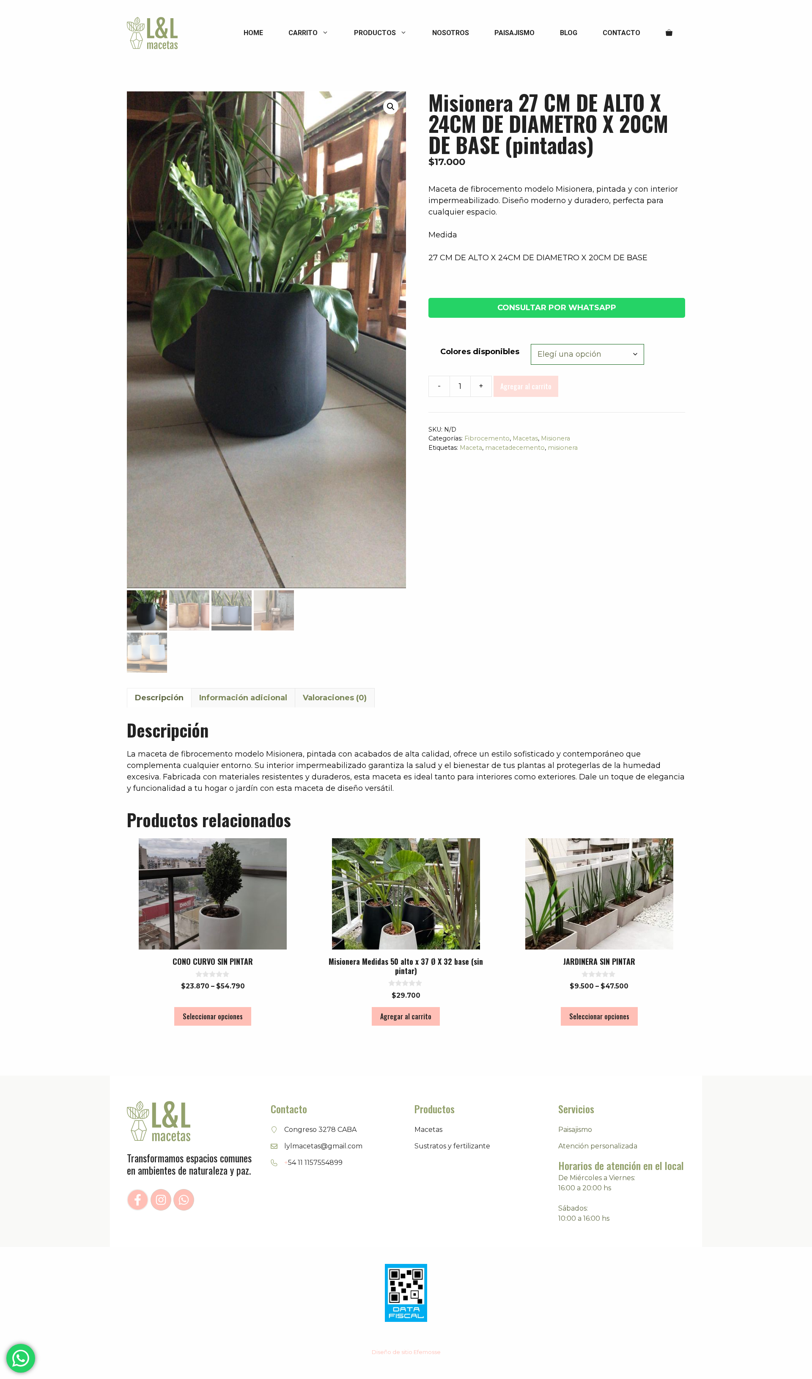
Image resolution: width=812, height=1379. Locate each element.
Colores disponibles (479, 351)
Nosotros (450, 33)
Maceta (471, 447)
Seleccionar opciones (213, 1016)
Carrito (303, 33)
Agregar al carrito (525, 386)
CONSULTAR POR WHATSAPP (556, 307)
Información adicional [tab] (243, 697)
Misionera (555, 438)
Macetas (525, 438)
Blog (568, 33)
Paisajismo (514, 33)
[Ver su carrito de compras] (669, 33)
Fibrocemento (487, 438)
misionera (563, 447)
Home (253, 33)
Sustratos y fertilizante (452, 1146)
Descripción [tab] (159, 697)
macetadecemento (515, 447)
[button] (390, 106)
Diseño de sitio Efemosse (406, 1352)
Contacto (621, 33)
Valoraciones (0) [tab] (335, 697)
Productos (375, 33)
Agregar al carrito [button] (405, 1016)
